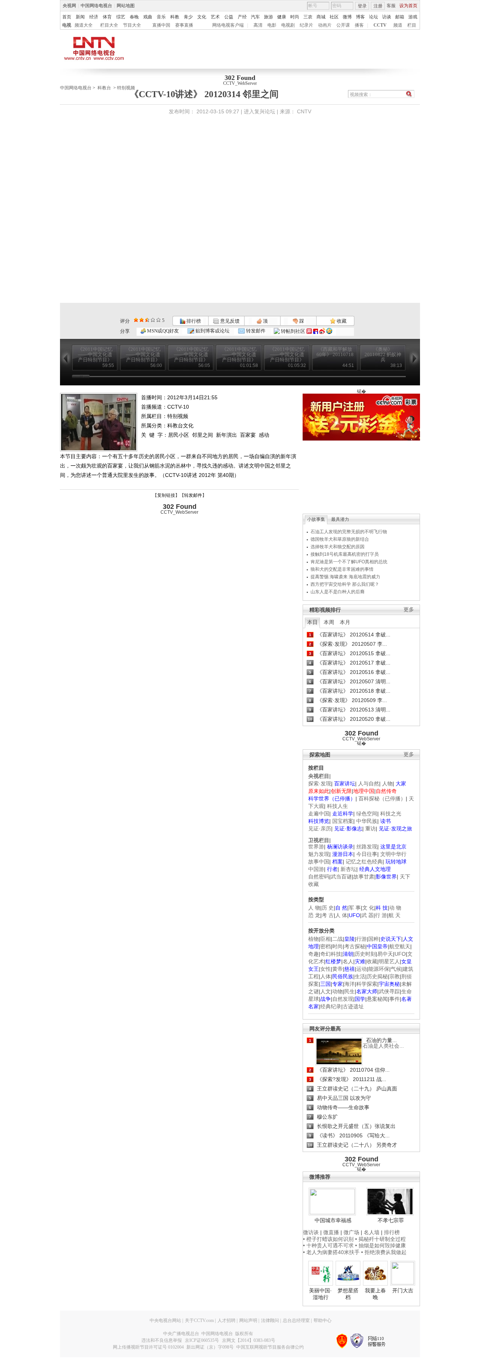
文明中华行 (393, 854)
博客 (360, 17)
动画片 (325, 25)
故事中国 (318, 862)
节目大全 (132, 25)
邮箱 (399, 17)
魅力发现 (318, 854)
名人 (348, 961)
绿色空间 (366, 814)
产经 (242, 17)
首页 (66, 17)
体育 (107, 17)
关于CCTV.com (199, 1320)
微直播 (331, 1232)
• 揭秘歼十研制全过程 (380, 1239)
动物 (337, 991)
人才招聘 (227, 1320)
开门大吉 (402, 1290)
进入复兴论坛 (259, 111)
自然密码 (318, 877)
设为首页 (408, 5)
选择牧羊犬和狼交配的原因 (337, 546)
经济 (93, 17)
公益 (228, 17)
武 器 (368, 915)
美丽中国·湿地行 (320, 1293)
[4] (141, 320)
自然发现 (342, 999)
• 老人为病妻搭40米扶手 (331, 1252)
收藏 (341, 321)
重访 (370, 829)
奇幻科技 (330, 954)
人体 (325, 976)
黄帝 (337, 969)
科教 (174, 17)
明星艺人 (389, 961)
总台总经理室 (296, 1320)
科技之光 (390, 814)
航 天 (394, 915)
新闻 (80, 17)
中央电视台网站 (165, 1320)
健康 (281, 17)
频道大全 (84, 25)
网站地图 (126, 5)
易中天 (385, 954)
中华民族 (366, 821)
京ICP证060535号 (202, 1340)
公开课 (343, 25)
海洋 (349, 984)
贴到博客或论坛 (212, 331)
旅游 (268, 17)
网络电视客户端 (228, 25)
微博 (347, 17)
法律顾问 (270, 1320)
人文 (325, 991)
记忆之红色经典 (364, 862)
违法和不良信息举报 (161, 1340)
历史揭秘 (377, 976)
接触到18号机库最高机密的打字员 (344, 554)
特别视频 (126, 87)
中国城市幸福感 (333, 1220)
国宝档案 (342, 821)
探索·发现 (319, 783)
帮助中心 (323, 1320)
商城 (321, 17)
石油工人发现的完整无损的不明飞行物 (348, 531)
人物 (387, 783)
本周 (329, 622)
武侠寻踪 (389, 991)
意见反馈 (229, 321)
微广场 (351, 1232)
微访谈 (311, 1232)
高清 (258, 25)
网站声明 (248, 1320)
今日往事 (366, 854)
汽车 (255, 17)
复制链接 (166, 495)
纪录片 (306, 25)
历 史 (328, 908)
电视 (66, 25)
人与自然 (368, 783)
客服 (391, 5)
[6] (147, 320)
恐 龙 (314, 915)
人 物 (314, 908)
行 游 (381, 915)
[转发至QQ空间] (329, 331)
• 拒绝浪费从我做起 (383, 1252)
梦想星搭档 (348, 1293)
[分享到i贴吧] (315, 331)
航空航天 (399, 946)
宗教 (394, 976)
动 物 (395, 908)
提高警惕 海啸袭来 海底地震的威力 (345, 576)
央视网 (69, 5)
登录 (362, 6)
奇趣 (313, 954)
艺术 (215, 17)
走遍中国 (318, 814)
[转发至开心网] (309, 331)
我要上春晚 (375, 1293)
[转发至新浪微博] (322, 331)
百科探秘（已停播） (382, 799)
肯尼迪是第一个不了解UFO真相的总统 (348, 561)
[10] (158, 320)
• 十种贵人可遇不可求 (329, 1245)
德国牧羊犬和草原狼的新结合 (339, 539)
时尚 (294, 17)
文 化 (368, 908)
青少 (188, 17)
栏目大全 (109, 25)
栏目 (411, 25)
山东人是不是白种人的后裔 (337, 591)
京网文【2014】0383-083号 (248, 1340)
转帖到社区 (293, 331)
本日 (312, 622)
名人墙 (372, 1232)
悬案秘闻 (377, 999)
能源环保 (378, 969)
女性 (325, 969)
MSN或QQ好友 (162, 331)
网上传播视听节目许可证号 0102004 (148, 1347)
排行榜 (193, 321)
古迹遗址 (353, 1006)
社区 (334, 17)
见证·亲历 (319, 829)
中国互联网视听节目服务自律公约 (270, 1347)
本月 (345, 622)
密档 (325, 946)
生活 (360, 976)
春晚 (134, 17)
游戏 (412, 17)
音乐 (161, 17)
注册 (378, 6)
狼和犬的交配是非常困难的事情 (342, 569)
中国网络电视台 (96, 5)
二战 (337, 939)
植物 (313, 939)
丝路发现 (366, 847)
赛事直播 (184, 25)
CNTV (304, 111)
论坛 (373, 17)
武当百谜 (341, 877)
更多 (409, 609)
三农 (307, 17)
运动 (361, 969)
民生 (349, 991)
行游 (361, 939)
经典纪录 (330, 1006)
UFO (400, 954)
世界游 (316, 847)
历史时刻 (365, 954)
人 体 (341, 915)
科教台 (104, 87)
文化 (201, 17)
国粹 (373, 939)
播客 (359, 25)
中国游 (316, 869)
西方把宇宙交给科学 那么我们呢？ (344, 584)
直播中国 (161, 25)
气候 (396, 969)
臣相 (325, 939)
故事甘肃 (363, 877)
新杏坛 (348, 869)
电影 (271, 25)
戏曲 (147, 17)
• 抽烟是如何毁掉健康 (380, 1245)
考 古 (328, 915)
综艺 (120, 17)
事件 (394, 999)
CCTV (380, 25)
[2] (136, 320)
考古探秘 (354, 946)
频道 (397, 25)
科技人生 (337, 806)
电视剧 (288, 25)
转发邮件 (255, 331)
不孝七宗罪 (391, 1220)
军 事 (355, 908)
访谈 (386, 17)
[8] (153, 320)
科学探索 (366, 984)
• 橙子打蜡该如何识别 (328, 1239)
